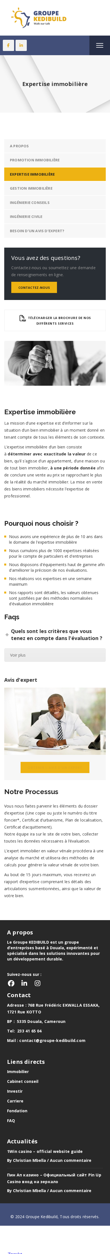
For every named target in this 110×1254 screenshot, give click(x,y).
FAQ (11, 1120)
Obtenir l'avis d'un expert (55, 767)
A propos (19, 145)
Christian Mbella (29, 1160)
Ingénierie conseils (30, 202)
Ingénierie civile (26, 216)
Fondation (17, 1110)
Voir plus (18, 655)
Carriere (15, 1101)
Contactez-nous (34, 287)
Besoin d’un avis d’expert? (37, 230)
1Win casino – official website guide (45, 1151)
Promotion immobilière (35, 159)
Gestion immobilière (31, 188)
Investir (15, 1091)
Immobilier (18, 1071)
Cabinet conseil (22, 1081)
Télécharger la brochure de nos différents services (59, 321)
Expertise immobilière (32, 174)
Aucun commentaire (70, 1160)
